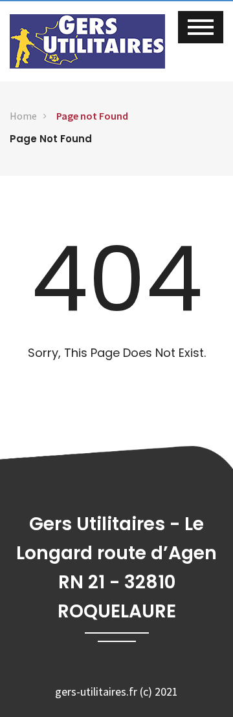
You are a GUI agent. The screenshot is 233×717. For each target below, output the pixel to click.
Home (23, 115)
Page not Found (92, 115)
